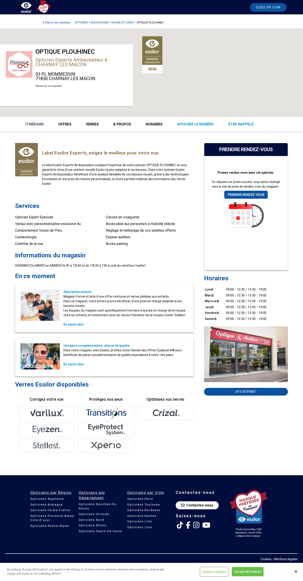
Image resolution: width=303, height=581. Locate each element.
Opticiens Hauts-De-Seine (100, 531)
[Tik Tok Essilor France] (180, 525)
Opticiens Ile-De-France (50, 510)
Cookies (266, 559)
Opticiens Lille (139, 521)
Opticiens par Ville (145, 493)
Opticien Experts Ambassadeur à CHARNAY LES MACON (71, 62)
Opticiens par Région (51, 493)
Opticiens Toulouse (143, 504)
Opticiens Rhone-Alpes (49, 525)
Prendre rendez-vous (246, 194)
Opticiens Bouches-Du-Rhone (98, 506)
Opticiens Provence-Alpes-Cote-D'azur (52, 518)
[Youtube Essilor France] (206, 525)
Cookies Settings (214, 571)
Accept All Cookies (247, 571)
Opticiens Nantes (141, 516)
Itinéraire (35, 124)
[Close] (296, 571)
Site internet (246, 391)
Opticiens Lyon (139, 527)
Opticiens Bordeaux (143, 510)
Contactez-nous (199, 505)
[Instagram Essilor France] (196, 525)
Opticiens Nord (91, 519)
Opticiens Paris (140, 498)
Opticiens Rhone (92, 525)
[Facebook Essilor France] (188, 525)
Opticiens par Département (92, 495)
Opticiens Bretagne (46, 504)
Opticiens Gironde (94, 514)
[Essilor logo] (31, 8)
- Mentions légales (285, 559)
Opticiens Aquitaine (47, 498)
